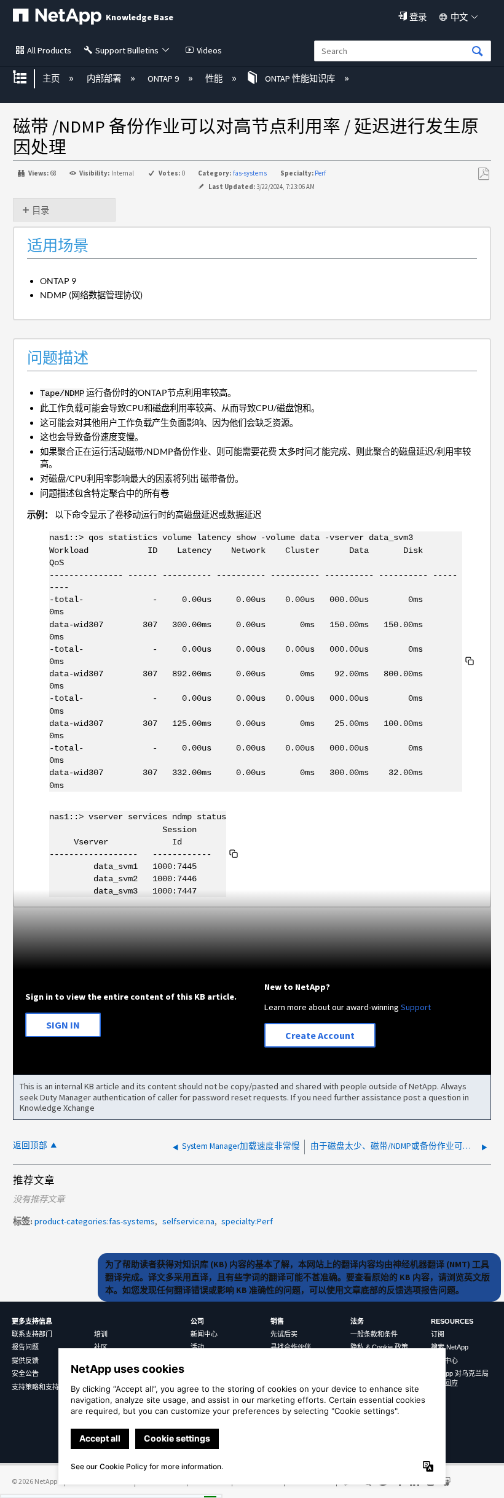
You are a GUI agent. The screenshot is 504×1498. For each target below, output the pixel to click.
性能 (214, 78)
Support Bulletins (127, 50)
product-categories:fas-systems (94, 1221)
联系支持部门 (32, 1334)
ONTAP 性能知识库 (299, 78)
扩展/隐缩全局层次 (27, 78)
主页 (51, 78)
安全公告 (25, 1373)
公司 (197, 1321)
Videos (209, 50)
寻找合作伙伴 (290, 1347)
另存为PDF (483, 174)
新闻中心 (204, 1334)
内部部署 (104, 78)
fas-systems (250, 173)
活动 (197, 1347)
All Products (49, 50)
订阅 (437, 1334)
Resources (452, 1321)
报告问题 (25, 1347)
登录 (418, 17)
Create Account (320, 1035)
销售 (277, 1321)
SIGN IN (63, 1025)
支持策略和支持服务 (42, 1387)
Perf (320, 173)
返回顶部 (30, 1145)
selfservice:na (188, 1221)
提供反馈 (25, 1360)
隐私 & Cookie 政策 (379, 1347)
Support (416, 1007)
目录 (40, 210)
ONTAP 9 (164, 78)
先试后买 (283, 1334)
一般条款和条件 (374, 1334)
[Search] (477, 52)
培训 (101, 1334)
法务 (357, 1321)
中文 (459, 17)
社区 (101, 1347)
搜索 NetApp (449, 1347)
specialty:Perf (247, 1221)
